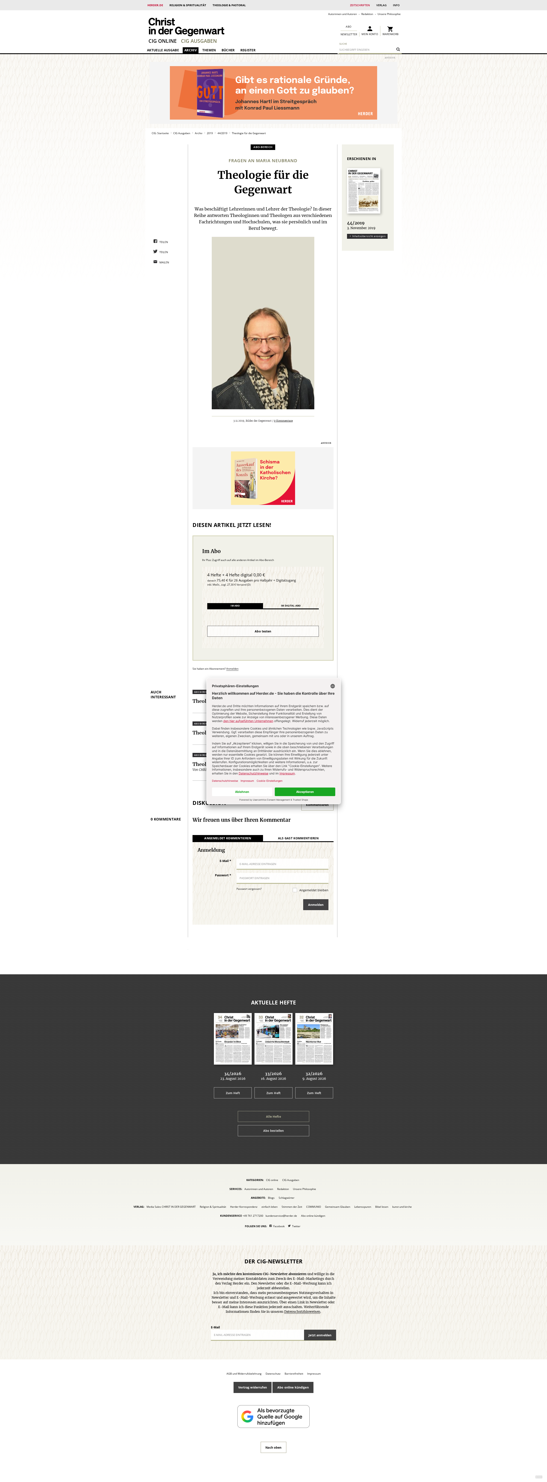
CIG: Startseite (160, 133)
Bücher (228, 50)
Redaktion (367, 14)
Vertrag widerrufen (252, 1387)
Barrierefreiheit (294, 1373)
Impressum (314, 1373)
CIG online (163, 40)
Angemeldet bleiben (313, 890)
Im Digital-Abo (291, 605)
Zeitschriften (360, 5)
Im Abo (235, 605)
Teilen (163, 242)
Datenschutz (273, 1373)
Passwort (223, 875)
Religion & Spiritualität (187, 5)
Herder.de (155, 5)
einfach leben (270, 1207)
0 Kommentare (283, 421)
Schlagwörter (286, 1198)
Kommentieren (317, 805)
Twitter (296, 1226)
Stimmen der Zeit (292, 1207)
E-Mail (225, 861)
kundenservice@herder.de (281, 1216)
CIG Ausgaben (199, 40)
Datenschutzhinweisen (302, 1311)
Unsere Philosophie (389, 14)
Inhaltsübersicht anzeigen (368, 236)
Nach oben (273, 1447)
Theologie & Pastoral (229, 5)
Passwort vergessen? (249, 889)
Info (396, 5)
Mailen (164, 262)
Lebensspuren (362, 1207)
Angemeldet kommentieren (227, 838)
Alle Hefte (273, 1116)
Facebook (279, 1226)
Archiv (190, 50)
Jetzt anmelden (320, 1335)
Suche (343, 43)
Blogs (271, 1198)
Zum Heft (233, 1093)
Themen (209, 50)
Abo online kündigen (313, 1216)
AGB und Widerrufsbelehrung (244, 1373)
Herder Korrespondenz (243, 1207)
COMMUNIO (313, 1207)
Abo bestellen (273, 1131)
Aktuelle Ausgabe (163, 50)
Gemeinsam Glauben (337, 1207)
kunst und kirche (402, 1207)
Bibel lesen (381, 1207)
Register (248, 50)
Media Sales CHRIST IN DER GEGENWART (171, 1207)
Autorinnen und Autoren (342, 14)
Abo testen (263, 631)
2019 (210, 133)
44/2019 (222, 133)
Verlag (381, 5)
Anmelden (232, 669)
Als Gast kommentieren (298, 838)
